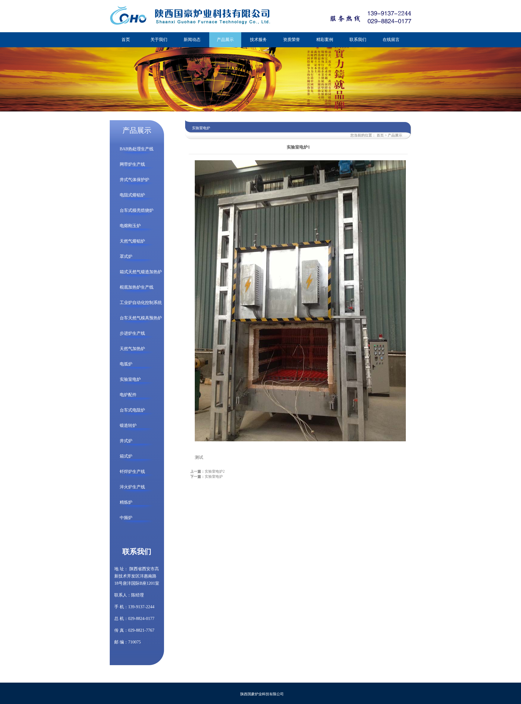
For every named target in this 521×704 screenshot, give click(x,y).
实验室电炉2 (215, 471)
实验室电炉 (214, 476)
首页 (380, 135)
